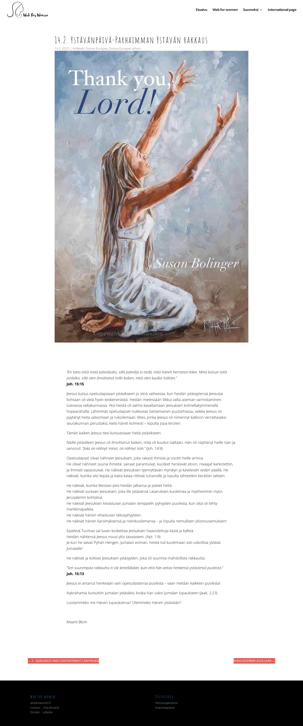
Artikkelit (78, 48)
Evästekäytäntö (165, 708)
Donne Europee (97, 48)
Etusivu (201, 10)
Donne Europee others (125, 48)
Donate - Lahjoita (41, 712)
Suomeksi (250, 10)
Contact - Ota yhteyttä (44, 708)
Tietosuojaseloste (166, 703)
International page (282, 10)
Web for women (225, 10)
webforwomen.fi (40, 703)
